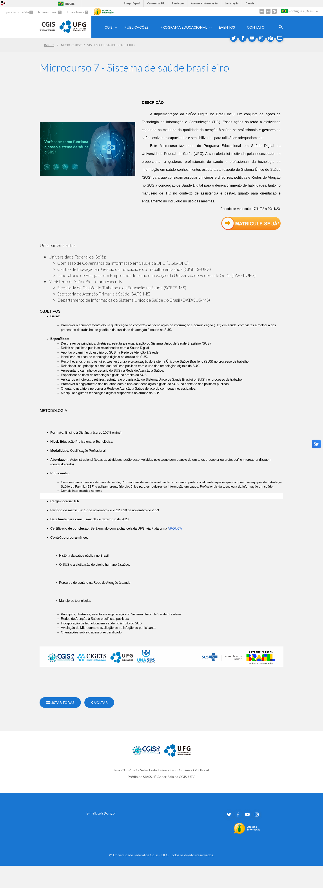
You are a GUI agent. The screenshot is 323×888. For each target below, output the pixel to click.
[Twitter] (233, 38)
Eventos (227, 27)
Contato (256, 27)
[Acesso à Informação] (104, 11)
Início (49, 45)
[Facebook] (243, 38)
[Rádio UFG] (270, 38)
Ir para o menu (48, 12)
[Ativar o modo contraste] (274, 11)
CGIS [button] (109, 27)
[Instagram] (261, 38)
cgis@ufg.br (107, 813)
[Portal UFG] (73, 31)
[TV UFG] (279, 38)
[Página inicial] (47, 29)
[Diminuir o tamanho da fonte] (268, 11)
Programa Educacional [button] (183, 27)
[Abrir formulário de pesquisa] (280, 27)
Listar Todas (62, 702)
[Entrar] (3, 4)
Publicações (136, 27)
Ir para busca (76, 12)
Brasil (69, 4)
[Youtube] (252, 38)
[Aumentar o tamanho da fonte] (261, 11)
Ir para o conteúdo (16, 12)
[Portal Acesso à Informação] (247, 832)
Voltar (100, 702)
